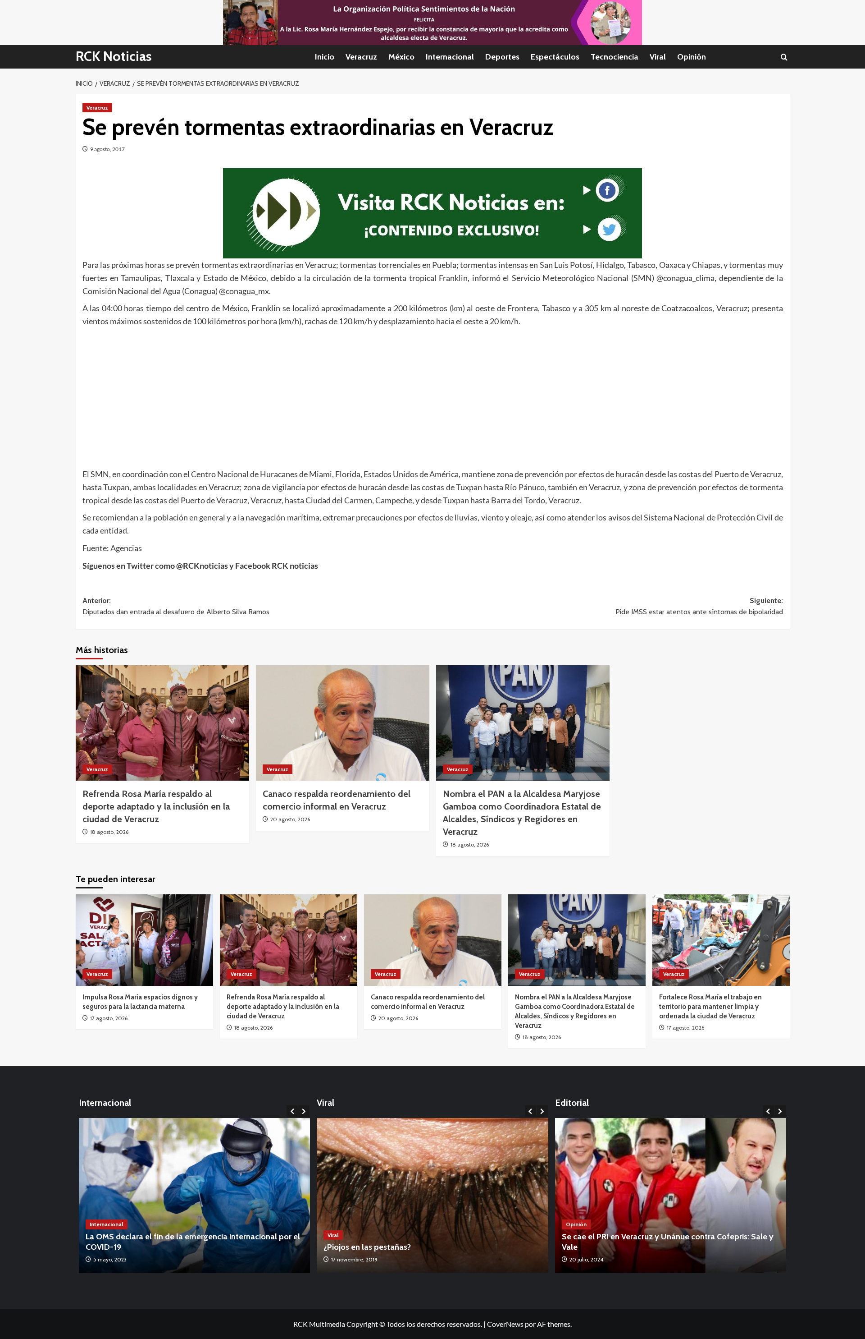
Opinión (691, 57)
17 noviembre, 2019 (354, 1259)
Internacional (450, 57)
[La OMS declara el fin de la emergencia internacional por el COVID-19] (194, 1195)
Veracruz (361, 57)
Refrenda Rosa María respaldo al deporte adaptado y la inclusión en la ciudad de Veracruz (156, 806)
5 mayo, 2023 (110, 1259)
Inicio (324, 57)
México (401, 57)
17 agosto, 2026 (108, 1018)
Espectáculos (555, 57)
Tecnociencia (614, 57)
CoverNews (505, 1324)
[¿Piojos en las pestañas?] (432, 1195)
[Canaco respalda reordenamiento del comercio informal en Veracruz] (342, 723)
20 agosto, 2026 (290, 819)
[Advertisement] (352, 395)
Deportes (502, 57)
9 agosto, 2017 (107, 149)
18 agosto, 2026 (109, 831)
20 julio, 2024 (586, 1259)
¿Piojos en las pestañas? (367, 1247)
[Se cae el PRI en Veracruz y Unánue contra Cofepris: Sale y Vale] (671, 1195)
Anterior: (175, 606)
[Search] (784, 57)
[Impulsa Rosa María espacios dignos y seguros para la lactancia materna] (144, 940)
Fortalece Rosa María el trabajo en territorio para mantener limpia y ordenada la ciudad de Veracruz (710, 1006)
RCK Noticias (114, 56)
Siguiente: (699, 606)
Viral (658, 57)
